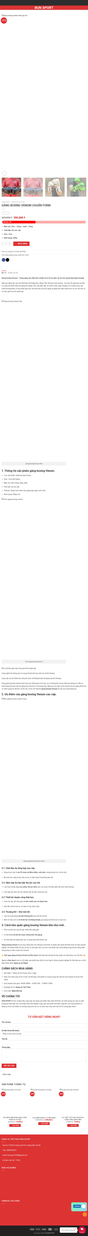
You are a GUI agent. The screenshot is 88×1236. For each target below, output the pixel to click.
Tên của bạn (6, 1022)
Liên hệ (77, 1206)
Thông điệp (6, 1047)
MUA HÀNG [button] (16, 1125)
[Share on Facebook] (3, 260)
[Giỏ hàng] (85, 8)
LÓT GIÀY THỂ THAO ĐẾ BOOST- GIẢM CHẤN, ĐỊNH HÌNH (73, 1119)
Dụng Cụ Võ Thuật (18, 202)
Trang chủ (5, 202)
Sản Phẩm (23, 251)
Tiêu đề (4, 1039)
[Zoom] (4, 173)
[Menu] (3, 7)
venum (27, 255)
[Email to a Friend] (7, 260)
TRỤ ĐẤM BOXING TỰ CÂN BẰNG (44, 1118)
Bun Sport (44, 7)
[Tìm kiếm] (81, 8)
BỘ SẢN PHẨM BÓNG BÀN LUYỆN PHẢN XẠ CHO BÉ (15, 1119)
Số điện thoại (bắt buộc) (10, 1030)
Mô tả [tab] (4, 273)
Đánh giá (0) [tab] (13, 273)
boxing (7, 255)
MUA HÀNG (22, 244)
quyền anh (21, 255)
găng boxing (13, 255)
